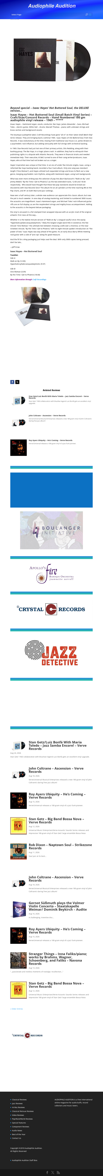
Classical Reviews (19, 1099)
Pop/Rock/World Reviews (22, 1119)
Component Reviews (20, 1126)
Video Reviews (18, 1115)
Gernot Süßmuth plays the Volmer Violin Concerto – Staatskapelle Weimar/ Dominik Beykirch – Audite (58, 906)
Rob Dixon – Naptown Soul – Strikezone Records (60, 846)
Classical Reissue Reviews (23, 1111)
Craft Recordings (39, 279)
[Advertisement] (51, 358)
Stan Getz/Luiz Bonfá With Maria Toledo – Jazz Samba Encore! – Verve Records (59, 397)
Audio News (17, 1130)
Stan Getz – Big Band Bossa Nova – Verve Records (56, 820)
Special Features (19, 1123)
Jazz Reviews (17, 1103)
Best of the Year (18, 1134)
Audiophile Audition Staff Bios (24, 1160)
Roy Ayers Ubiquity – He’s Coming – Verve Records (50, 440)
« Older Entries (16, 1009)
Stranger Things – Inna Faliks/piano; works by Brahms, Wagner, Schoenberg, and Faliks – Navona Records (58, 959)
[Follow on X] (17, 382)
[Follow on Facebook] (12, 382)
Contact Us (16, 1138)
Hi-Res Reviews (18, 1107)
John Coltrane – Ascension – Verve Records (47, 415)
